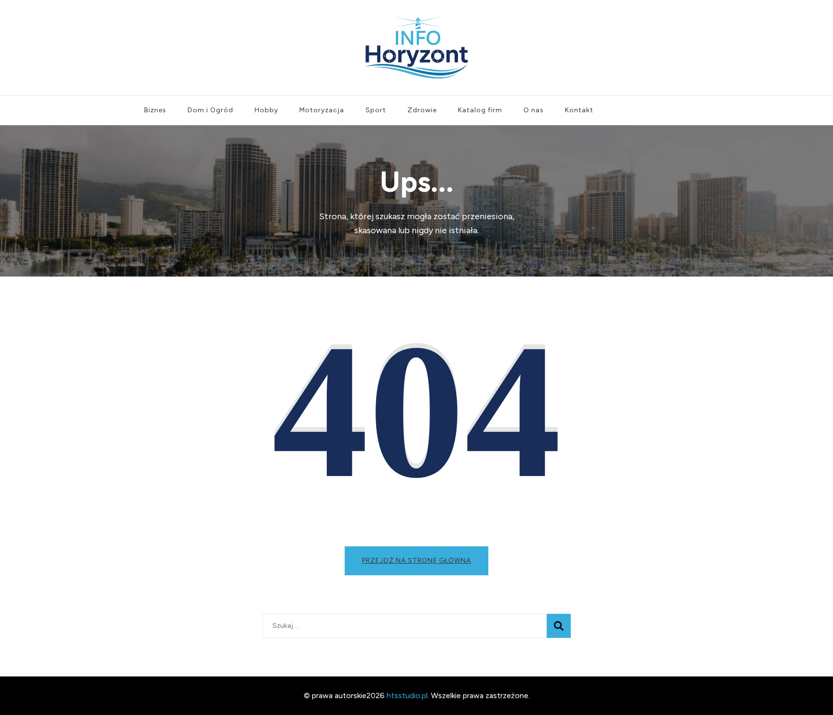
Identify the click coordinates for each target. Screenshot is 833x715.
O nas (534, 110)
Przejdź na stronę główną (416, 560)
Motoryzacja (321, 110)
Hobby (266, 110)
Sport (375, 110)
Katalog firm (480, 110)
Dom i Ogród (210, 110)
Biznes (155, 110)
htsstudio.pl (407, 695)
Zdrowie (422, 110)
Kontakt (579, 110)
